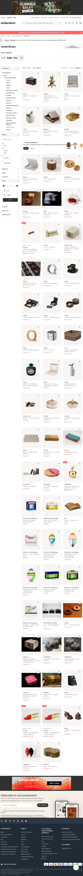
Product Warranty (46, 848)
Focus (22, 844)
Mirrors (8, 83)
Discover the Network (6, 834)
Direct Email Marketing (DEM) (69, 837)
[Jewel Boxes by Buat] (9, 57)
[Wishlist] (73, 23)
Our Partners (4, 837)
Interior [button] (3, 17)
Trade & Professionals (54, 17)
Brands (23, 834)
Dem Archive (24, 849)
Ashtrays (8, 103)
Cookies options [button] (44, 869)
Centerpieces (10, 93)
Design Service (64, 17)
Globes (8, 130)
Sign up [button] (13, 40)
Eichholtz (6, 158)
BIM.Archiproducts (26, 854)
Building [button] (9, 17)
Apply (10, 199)
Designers (23, 837)
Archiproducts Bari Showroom (9, 849)
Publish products (35, 17)
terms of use (20, 815)
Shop (43, 841)
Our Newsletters (25, 846)
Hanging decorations (12, 105)
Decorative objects (12, 90)
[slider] (3, 186)
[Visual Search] (59, 23)
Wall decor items (11, 118)
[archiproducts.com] (8, 23)
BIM (15, 17)
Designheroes (24, 859)
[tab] (81, 17)
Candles (8, 95)
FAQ (2, 839)
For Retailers (44, 17)
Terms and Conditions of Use (61, 869)
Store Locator (45, 844)
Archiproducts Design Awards (8, 851)
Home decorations (10, 78)
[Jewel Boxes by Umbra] (15, 57)
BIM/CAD (38, 68)
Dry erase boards (11, 113)
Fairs (22, 842)
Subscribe (44, 805)
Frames (8, 85)
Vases (8, 88)
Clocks (8, 80)
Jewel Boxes (10, 127)
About (2, 832)
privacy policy (30, 815)
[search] (23, 23)
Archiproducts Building (27, 856)
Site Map (79, 870)
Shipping (44, 846)
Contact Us (4, 842)
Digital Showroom (66, 848)
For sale (28, 68)
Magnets (8, 108)
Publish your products (67, 832)
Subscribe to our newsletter (8, 854)
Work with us (4, 844)
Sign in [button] (7, 40)
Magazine (23, 839)
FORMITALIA (7, 163)
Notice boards (10, 115)
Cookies (51, 869)
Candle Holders (10, 98)
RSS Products (78, 869)
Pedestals (9, 110)
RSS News (71, 869)
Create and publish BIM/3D (69, 834)
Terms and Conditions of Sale (49, 853)
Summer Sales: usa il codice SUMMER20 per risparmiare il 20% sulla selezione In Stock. (41, 32)
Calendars (9, 120)
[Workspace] (69, 23)
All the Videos (24, 851)
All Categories (6, 73)
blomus (6, 150)
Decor (5, 75)
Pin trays (8, 100)
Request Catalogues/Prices (73, 47)
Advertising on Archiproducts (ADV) (71, 839)
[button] (76, 17)
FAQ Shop (44, 858)
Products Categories (26, 832)
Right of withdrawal (47, 851)
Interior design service (47, 836)
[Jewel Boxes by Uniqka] (3, 57)
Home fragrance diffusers (11, 124)
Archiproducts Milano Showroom (9, 846)
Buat (5, 153)
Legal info (44, 856)
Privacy (37, 869)
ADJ (5, 145)
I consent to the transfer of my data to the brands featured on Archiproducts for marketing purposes (23, 811)
